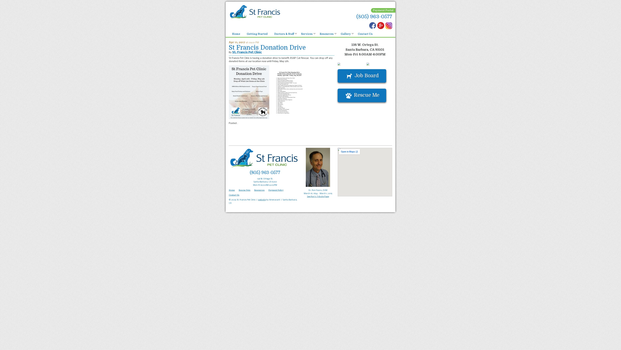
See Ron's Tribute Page (318, 197)
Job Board (367, 75)
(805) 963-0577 (374, 16)
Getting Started (257, 34)
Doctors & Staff (284, 34)
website (262, 200)
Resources (327, 34)
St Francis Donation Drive (267, 47)
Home (236, 34)
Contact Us (365, 34)
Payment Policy (275, 190)
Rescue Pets (244, 190)
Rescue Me (366, 95)
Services (307, 34)
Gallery (346, 34)
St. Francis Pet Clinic (247, 52)
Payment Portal (383, 10)
